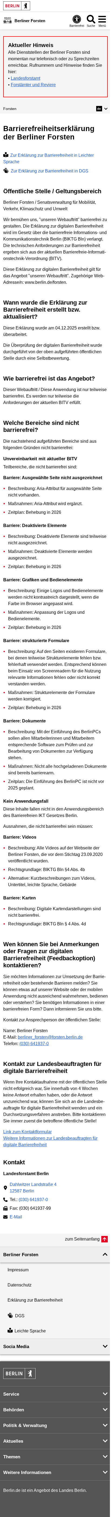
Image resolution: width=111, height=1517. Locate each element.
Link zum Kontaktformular (27, 1131)
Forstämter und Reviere (33, 84)
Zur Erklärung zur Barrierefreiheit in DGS (49, 171)
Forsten (9, 108)
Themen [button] (11, 1456)
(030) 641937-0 (34, 1043)
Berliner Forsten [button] (20, 1254)
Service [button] (11, 1394)
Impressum (18, 1270)
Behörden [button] (13, 1409)
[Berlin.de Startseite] (16, 5)
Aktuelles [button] (13, 1441)
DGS (20, 1315)
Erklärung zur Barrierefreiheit (35, 1300)
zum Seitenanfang (82, 1239)
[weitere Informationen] (7, 20)
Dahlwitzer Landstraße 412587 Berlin (33, 1187)
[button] (102, 108)
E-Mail (16, 1217)
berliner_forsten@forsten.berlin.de (50, 1037)
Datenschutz (20, 1285)
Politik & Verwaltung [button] (25, 1425)
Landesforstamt (25, 78)
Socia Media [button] (16, 1346)
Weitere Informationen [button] (27, 1472)
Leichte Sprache (30, 1331)
